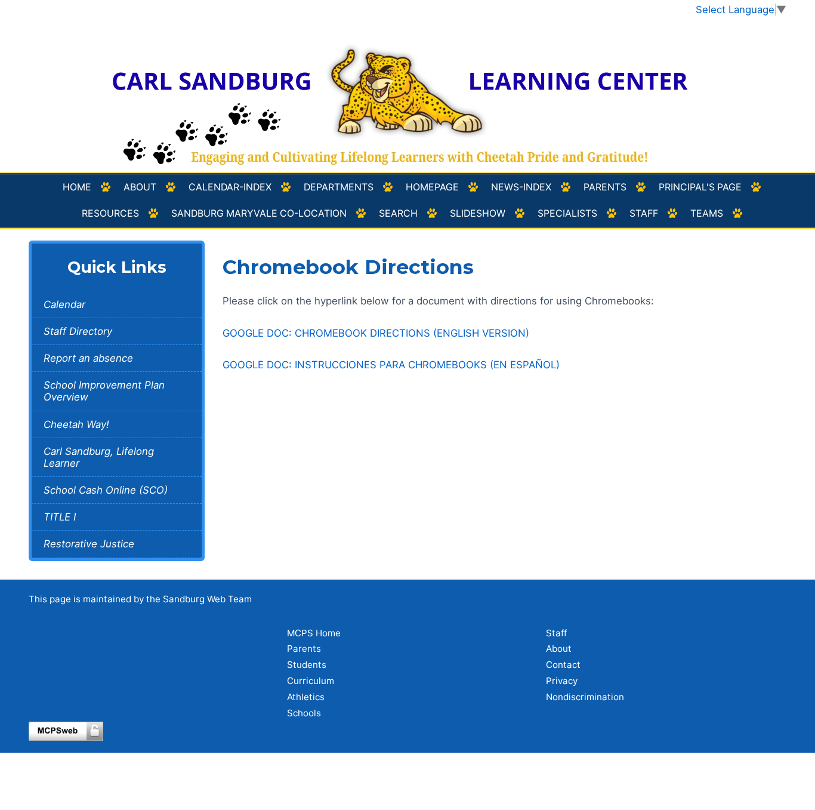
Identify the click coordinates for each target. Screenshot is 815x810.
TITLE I (60, 517)
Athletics (306, 697)
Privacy (562, 680)
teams (706, 213)
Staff (556, 633)
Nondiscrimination (585, 697)
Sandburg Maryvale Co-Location (259, 213)
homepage (432, 187)
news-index (521, 187)
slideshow (477, 213)
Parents (304, 648)
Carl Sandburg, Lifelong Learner (99, 457)
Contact (563, 664)
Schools (304, 713)
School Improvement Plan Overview (104, 391)
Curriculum (310, 680)
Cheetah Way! (76, 424)
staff (643, 213)
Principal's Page (700, 187)
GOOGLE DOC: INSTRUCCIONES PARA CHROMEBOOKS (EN (391, 365)
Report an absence (88, 358)
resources (110, 213)
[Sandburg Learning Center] (407, 95)
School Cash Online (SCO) (106, 490)
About (140, 187)
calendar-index (230, 187)
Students (306, 664)
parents (605, 187)
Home (77, 187)
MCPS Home (314, 633)
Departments (338, 187)
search (398, 213)
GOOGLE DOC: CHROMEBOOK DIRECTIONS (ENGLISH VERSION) (376, 333)
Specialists (567, 213)
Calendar (64, 304)
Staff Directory (78, 331)
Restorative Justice (89, 544)
